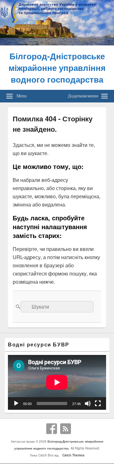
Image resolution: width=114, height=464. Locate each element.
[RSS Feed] (65, 428)
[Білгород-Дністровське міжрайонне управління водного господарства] (57, 43)
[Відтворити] (16, 403)
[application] (57, 382)
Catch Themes (72, 455)
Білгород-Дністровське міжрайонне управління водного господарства (57, 67)
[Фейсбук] (51, 428)
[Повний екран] (98, 403)
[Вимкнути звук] (88, 403)
